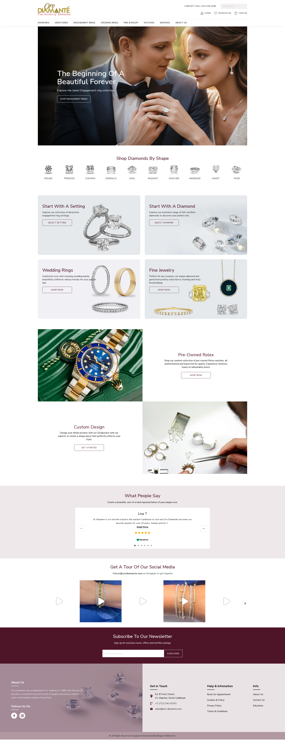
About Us (258, 694)
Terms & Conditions (217, 711)
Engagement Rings (84, 22)
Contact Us (259, 700)
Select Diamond (164, 222)
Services (165, 22)
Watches (149, 22)
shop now (196, 375)
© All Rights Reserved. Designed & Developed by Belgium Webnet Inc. (142, 735)
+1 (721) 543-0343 (200, 6)
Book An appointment (219, 694)
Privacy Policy (214, 705)
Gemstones (61, 22)
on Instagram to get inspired (146, 573)
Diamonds (43, 22)
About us (181, 22)
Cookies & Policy (215, 700)
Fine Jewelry (131, 22)
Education (258, 705)
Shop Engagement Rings (73, 99)
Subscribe (173, 653)
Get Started (89, 447)
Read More (142, 527)
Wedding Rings (109, 22)
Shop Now (57, 289)
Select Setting (57, 222)
